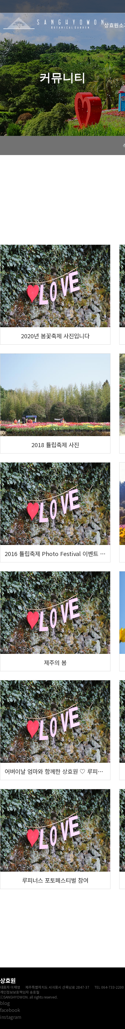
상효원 (53, 23)
